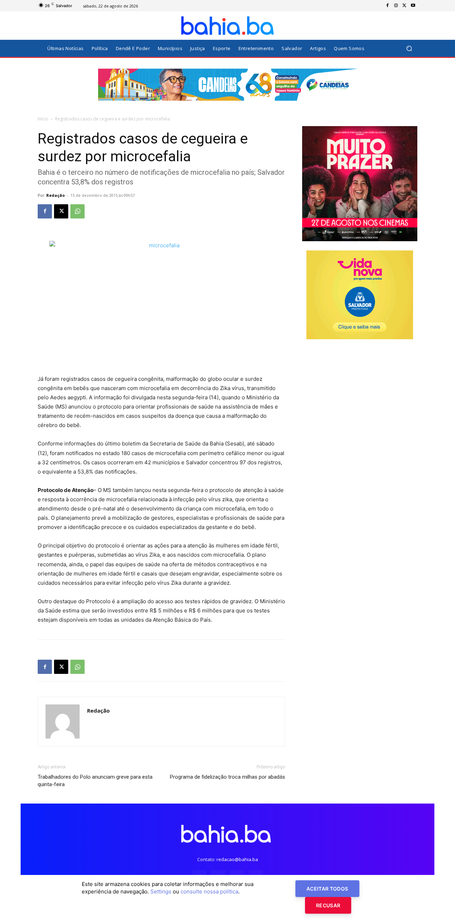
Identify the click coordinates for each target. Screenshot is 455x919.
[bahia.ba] (227, 25)
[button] (409, 48)
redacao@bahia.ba (237, 859)
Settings (160, 891)
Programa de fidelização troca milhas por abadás (227, 777)
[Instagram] (396, 5)
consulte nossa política (209, 891)
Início (43, 119)
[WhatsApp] (77, 211)
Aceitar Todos (327, 889)
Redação (55, 195)
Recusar (328, 905)
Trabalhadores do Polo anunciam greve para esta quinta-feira (95, 781)
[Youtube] (413, 5)
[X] (404, 5)
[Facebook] (387, 5)
